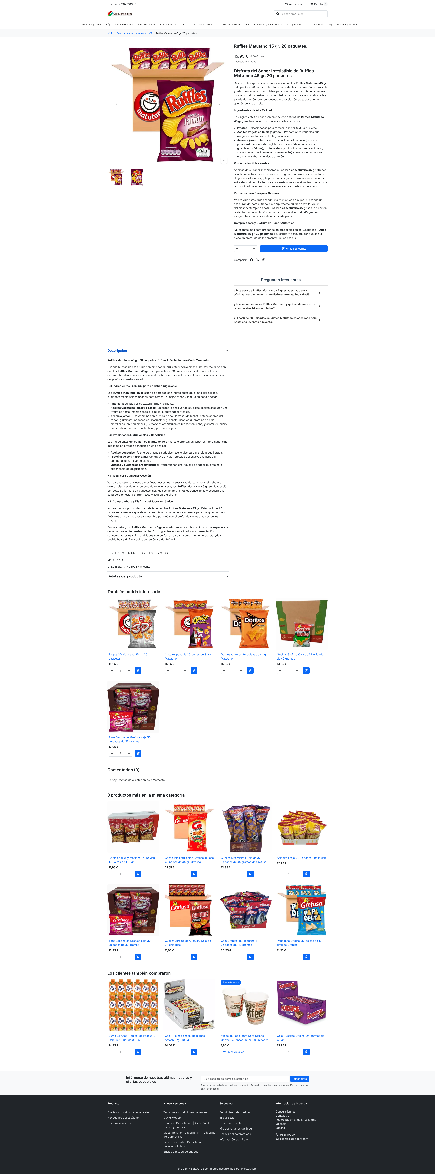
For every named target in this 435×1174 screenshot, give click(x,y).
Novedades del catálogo (123, 1117)
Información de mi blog (234, 1139)
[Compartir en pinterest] (264, 260)
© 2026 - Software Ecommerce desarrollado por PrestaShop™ (217, 1168)
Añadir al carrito (294, 248)
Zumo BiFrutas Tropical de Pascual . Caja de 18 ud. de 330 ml (132, 1038)
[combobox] (301, 13)
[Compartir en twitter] (257, 260)
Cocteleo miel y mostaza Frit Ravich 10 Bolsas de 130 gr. (132, 860)
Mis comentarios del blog (236, 1128)
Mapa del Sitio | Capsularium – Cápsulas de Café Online (189, 1134)
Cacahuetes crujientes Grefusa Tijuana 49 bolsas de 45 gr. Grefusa (189, 860)
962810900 (287, 1134)
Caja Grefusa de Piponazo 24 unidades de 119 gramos (240, 942)
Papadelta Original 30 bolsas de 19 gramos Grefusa (299, 942)
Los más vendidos (119, 1123)
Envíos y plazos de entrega (180, 1151)
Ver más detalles (233, 1052)
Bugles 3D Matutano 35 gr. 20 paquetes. (128, 656)
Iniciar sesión (228, 1117)
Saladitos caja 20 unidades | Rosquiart (301, 858)
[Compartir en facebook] (251, 260)
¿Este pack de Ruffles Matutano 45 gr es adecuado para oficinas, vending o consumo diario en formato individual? (277, 292)
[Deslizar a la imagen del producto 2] (136, 177)
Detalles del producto (124, 576)
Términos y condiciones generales (185, 1112)
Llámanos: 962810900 (121, 4)
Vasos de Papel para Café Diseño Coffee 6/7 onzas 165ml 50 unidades (244, 1038)
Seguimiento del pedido (235, 1112)
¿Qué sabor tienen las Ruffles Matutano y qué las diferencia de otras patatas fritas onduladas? (277, 306)
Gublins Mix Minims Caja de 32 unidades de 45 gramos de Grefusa (243, 860)
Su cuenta (226, 1103)
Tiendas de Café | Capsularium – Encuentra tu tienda (184, 1144)
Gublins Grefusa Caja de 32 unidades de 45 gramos (301, 656)
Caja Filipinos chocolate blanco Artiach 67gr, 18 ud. (185, 1038)
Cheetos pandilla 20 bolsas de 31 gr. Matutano (188, 656)
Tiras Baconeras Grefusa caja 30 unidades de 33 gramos (130, 739)
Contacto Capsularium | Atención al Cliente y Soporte (186, 1125)
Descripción (117, 351)
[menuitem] (89, 24)
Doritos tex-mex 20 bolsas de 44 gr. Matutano (244, 656)
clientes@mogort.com (294, 1138)
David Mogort (172, 1117)
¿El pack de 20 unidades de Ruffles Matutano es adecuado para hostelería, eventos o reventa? (277, 320)
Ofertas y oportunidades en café (128, 1112)
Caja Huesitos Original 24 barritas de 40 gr (300, 1038)
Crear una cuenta (230, 1123)
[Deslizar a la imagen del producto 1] (115, 177)
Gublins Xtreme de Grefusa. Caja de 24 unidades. (188, 942)
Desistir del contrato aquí (236, 1134)
